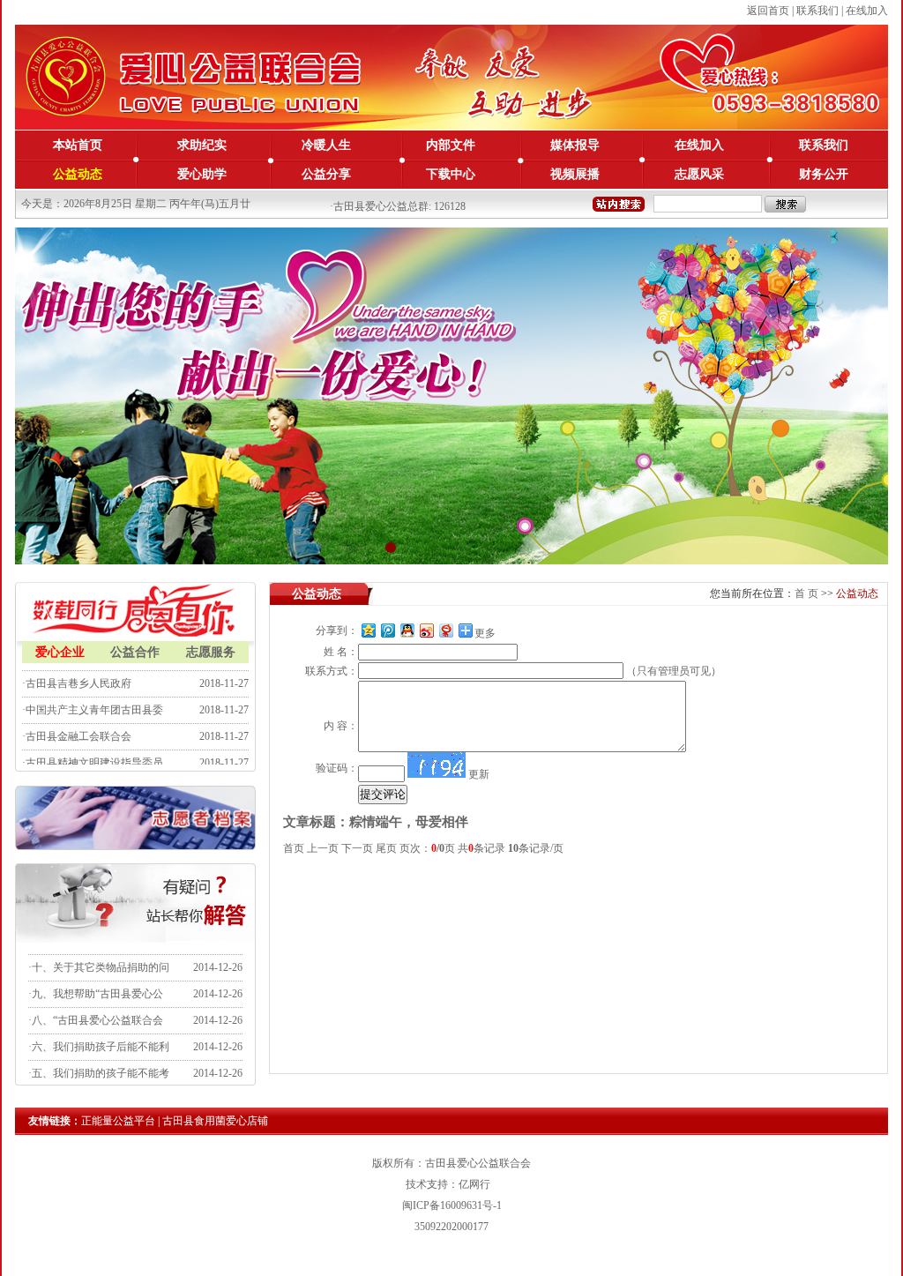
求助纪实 (202, 145)
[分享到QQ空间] (367, 630)
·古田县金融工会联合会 (76, 725)
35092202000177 (451, 1226)
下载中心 (450, 174)
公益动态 (77, 174)
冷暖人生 (326, 145)
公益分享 (326, 174)
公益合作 (135, 652)
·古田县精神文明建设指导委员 (92, 751)
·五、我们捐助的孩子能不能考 (98, 1062)
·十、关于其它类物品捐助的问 (98, 956)
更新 (478, 774)
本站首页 (77, 145)
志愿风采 (699, 174)
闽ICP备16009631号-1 (452, 1205)
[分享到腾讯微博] (387, 630)
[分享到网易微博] (445, 630)
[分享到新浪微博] (426, 630)
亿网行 (474, 1184)
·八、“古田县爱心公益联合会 (95, 1009)
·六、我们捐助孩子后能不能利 (98, 1035)
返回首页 (768, 10)
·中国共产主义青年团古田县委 (92, 698)
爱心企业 (60, 652)
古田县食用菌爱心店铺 (215, 1121)
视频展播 (575, 174)
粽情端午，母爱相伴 (408, 822)
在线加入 (867, 10)
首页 (806, 593)
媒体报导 (575, 145)
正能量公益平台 (118, 1121)
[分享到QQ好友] (406, 630)
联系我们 (817, 10)
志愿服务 (210, 652)
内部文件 (450, 145)
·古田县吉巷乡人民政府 (76, 672)
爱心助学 (202, 174)
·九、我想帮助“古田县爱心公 (95, 982)
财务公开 (823, 174)
